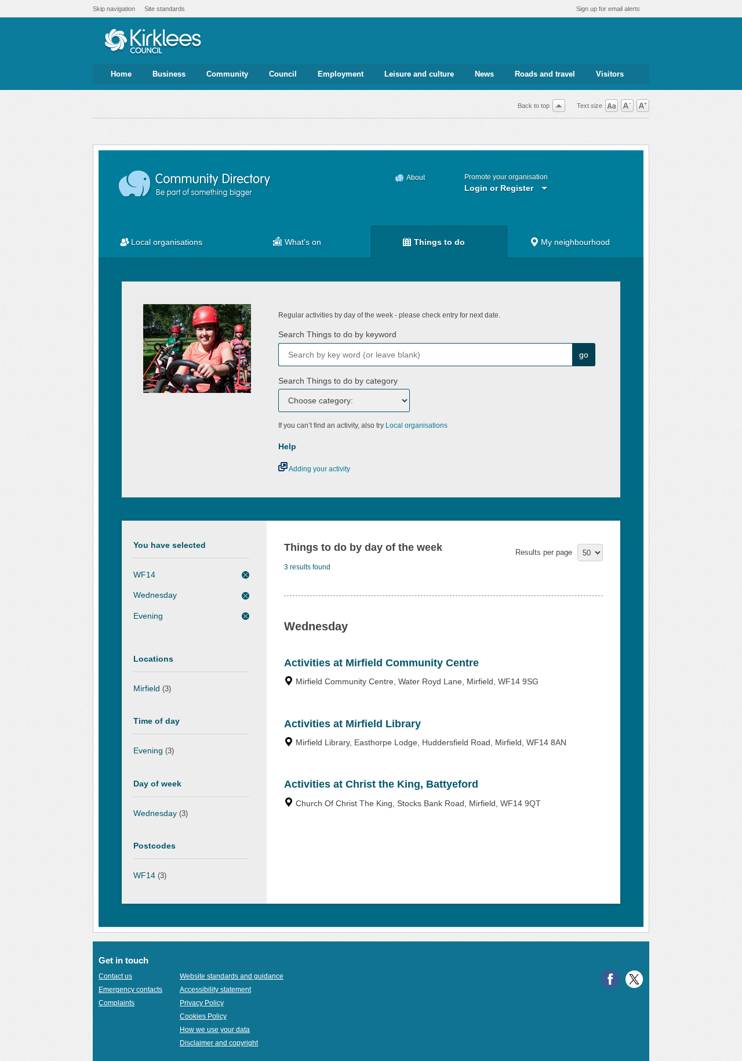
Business (169, 74)
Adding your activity (319, 469)
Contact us (115, 976)
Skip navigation (114, 8)
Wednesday (155, 595)
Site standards (164, 8)
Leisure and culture (419, 74)
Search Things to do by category (338, 380)
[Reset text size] (611, 105)
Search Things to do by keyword (337, 334)
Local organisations (166, 242)
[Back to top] (558, 105)
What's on (303, 242)
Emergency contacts (130, 990)
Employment (340, 74)
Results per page (543, 552)
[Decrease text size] (627, 105)
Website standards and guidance (231, 976)
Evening (148, 615)
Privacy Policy (202, 1003)
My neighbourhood (575, 242)
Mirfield (146, 688)
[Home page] (152, 42)
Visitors (610, 74)
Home (121, 74)
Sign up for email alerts (608, 8)
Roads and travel (545, 74)
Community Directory (195, 184)
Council (283, 74)
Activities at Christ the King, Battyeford (381, 784)
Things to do (439, 242)
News (484, 74)
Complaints (116, 1003)
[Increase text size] (642, 105)
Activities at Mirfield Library (352, 724)
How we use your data (215, 1030)
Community (227, 74)
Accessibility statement (215, 990)
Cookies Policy (203, 1016)
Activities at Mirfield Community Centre (381, 663)
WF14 (144, 574)
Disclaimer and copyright (219, 1043)
